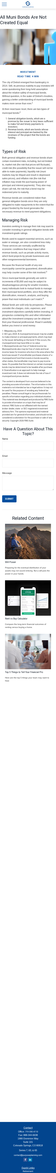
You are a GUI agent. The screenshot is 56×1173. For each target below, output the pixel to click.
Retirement (28, 1171)
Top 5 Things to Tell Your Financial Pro (24, 672)
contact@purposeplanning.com (28, 1155)
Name (5, 439)
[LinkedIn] (30, 1160)
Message (7, 473)
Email (5, 456)
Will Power (10, 562)
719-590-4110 (31, 1132)
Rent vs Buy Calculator (16, 618)
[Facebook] (25, 1160)
